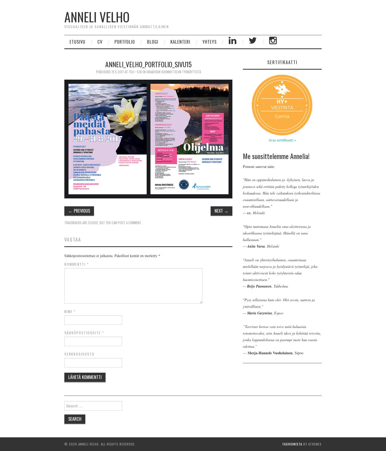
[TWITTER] (252, 41)
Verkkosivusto (79, 354)
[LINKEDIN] (232, 41)
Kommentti (76, 264)
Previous (79, 210)
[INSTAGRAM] (273, 41)
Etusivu (77, 41)
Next (221, 210)
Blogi (152, 41)
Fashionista (292, 444)
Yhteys (209, 41)
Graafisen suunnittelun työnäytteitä (174, 71)
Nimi (70, 311)
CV (99, 41)
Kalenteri (180, 41)
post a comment (129, 222)
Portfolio (124, 41)
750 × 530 (135, 71)
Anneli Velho (96, 16)
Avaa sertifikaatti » (282, 139)
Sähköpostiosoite (84, 332)
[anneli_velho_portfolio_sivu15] (148, 138)
